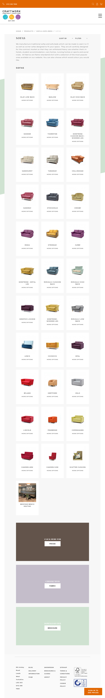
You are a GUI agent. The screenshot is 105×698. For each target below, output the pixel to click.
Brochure (52, 628)
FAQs (31, 677)
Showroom (49, 667)
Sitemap (63, 667)
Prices (52, 544)
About (47, 677)
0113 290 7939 (11, 4)
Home (18, 31)
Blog (31, 667)
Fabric (52, 586)
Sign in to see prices (93, 691)
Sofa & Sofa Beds (44, 31)
